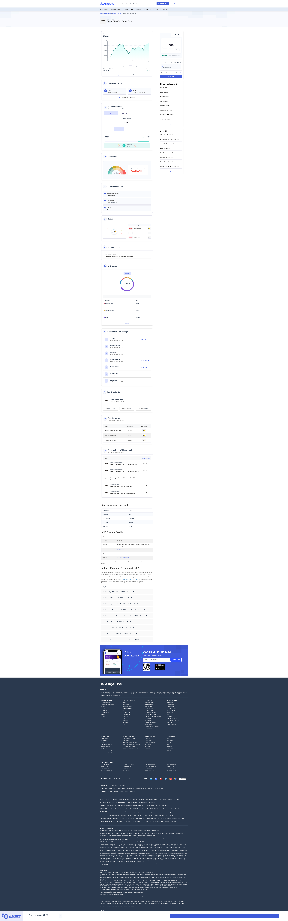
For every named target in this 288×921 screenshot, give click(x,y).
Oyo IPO (169, 742)
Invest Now (171, 76)
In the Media (104, 710)
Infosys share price (171, 766)
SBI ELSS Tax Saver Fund (110, 435)
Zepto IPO (169, 746)
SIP (111, 113)
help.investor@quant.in (121, 553)
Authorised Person (171, 724)
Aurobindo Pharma (109, 310)
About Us (103, 706)
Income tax (169, 722)
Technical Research (105, 746)
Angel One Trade (121, 788)
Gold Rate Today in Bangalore (176, 808)
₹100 (165, 49)
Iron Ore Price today (160, 815)
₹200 (177, 49)
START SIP (224, 916)
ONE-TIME (124, 113)
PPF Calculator (148, 728)
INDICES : (102, 799)
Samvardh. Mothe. (109, 303)
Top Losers (147, 750)
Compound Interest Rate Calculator (153, 716)
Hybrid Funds (164, 101)
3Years (119, 128)
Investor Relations (105, 712)
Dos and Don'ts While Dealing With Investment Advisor (159, 901)
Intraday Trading (171, 710)
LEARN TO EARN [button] (105, 736)
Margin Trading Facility (141, 788)
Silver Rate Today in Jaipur (165, 812)
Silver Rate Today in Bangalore (133, 812)
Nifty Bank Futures (120, 802)
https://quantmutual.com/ (122, 557)
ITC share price (170, 768)
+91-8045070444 (125, 891)
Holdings (127, 273)
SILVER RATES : (104, 812)
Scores (142, 901)
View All (171, 124)
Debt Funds (163, 87)
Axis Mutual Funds (140, 818)
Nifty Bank (115, 799)
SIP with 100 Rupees (127, 706)
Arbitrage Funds (165, 119)
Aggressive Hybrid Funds (167, 114)
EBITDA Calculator (149, 724)
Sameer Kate (113, 352)
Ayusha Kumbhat (115, 345)
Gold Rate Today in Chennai (144, 808)
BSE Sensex (154, 799)
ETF (124, 718)
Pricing (158, 9)
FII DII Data (147, 752)
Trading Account (171, 706)
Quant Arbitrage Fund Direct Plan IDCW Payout (122, 493)
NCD (124, 724)
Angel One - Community (106, 750)
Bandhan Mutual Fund (166, 157)
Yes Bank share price (105, 772)
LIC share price (170, 772)
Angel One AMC (114, 785)
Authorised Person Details (129, 754)
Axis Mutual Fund (165, 148)
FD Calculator (148, 718)
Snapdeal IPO (170, 750)
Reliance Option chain (151, 805)
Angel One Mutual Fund (167, 144)
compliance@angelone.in (137, 887)
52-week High (148, 744)
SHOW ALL (126, 323)
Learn (126, 9)
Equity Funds (164, 92)
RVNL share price (127, 768)
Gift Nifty (176, 799)
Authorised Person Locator (129, 756)
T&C (180, 72)
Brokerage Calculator (150, 702)
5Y (133, 66)
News (132, 9)
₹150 (171, 49)
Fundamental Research (106, 744)
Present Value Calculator (150, 722)
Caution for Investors (128, 906)
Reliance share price (171, 764)
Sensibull (110, 791)
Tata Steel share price (150, 764)
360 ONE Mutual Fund (166, 135)
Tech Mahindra (108, 314)
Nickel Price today (148, 815)
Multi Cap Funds (172, 821)
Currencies (125, 720)
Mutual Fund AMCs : (105, 818)
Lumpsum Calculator (150, 708)
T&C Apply (180, 901)
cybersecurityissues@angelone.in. (143, 891)
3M (120, 66)
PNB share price (148, 768)
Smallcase (116, 791)
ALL (137, 66)
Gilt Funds (155, 821)
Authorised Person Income (129, 746)
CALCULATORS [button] (149, 700)
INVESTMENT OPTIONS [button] (129, 700)
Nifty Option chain (111, 805)
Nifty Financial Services (125, 799)
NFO (124, 710)
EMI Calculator (148, 730)
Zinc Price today (138, 815)
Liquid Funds (128, 821)
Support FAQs (127, 778)
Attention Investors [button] (106, 828)
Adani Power (108, 307)
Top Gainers (148, 748)
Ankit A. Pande (114, 339)
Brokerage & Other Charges (107, 704)
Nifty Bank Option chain (124, 805)
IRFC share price (105, 764)
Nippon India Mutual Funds (177, 818)
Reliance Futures (143, 802)
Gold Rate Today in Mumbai (115, 808)
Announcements (148, 740)
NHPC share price (127, 766)
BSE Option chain (163, 805)
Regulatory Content (117, 901)
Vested (126, 791)
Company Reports (105, 748)
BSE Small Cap (162, 799)
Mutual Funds (126, 704)
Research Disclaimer (105, 901)
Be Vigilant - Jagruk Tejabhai (107, 752)
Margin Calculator (149, 704)
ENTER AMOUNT (127, 118)
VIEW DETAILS (143, 339)
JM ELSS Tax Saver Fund (110, 440)
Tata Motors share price (106, 770)
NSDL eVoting (180, 903)
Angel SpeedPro (130, 788)
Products (138, 9)
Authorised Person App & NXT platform (132, 752)
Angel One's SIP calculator (130, 579)
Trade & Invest (104, 9)
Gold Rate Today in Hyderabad (159, 808)
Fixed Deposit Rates (158, 788)
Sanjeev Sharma (114, 366)
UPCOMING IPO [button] (171, 736)
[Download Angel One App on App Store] (160, 668)
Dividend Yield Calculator (150, 712)
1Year (108, 128)
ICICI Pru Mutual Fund (163, 818)
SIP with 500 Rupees (128, 708)
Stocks (125, 702)
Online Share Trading (171, 708)
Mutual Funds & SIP (116, 9)
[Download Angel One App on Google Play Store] (160, 665)
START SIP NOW (162, 4)
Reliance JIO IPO (170, 740)
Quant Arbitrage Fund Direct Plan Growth (121, 486)
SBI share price (126, 770)
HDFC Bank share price (128, 764)
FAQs (175, 901)
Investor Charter (143, 903)
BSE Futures (152, 802)
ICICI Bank (107, 300)
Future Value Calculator (150, 714)
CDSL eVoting (172, 903)
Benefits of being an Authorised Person (132, 744)
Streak (121, 791)
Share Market (170, 712)
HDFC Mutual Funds (152, 818)
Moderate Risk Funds (166, 110)
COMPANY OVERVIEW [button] (106, 700)
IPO (168, 714)
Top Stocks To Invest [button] (107, 762)
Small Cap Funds (137, 821)
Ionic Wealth (122, 785)
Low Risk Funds (164, 105)
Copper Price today (114, 815)
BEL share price (148, 772)
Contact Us (103, 708)
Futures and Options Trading (173, 720)
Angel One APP (112, 788)
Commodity (125, 722)
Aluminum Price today (126, 815)
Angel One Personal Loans (131, 903)
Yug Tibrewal (113, 380)
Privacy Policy (127, 896)
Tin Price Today (170, 815)
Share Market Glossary (150, 742)
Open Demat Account (106, 702)
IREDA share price (105, 768)
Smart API (150, 788)
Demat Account (170, 704)
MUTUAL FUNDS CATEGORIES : (108, 821)
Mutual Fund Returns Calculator (152, 726)
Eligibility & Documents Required (130, 748)
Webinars (103, 714)
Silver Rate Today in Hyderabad (117, 812)
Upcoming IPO (126, 712)
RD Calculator (148, 720)
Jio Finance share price (172, 770)
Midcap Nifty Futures (132, 802)
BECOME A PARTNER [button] (128, 736)
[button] (127, 591)
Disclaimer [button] (103, 870)
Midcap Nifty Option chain (137, 805)
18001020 (118, 778)
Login (173, 4)
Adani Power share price (150, 766)
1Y (127, 66)
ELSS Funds (120, 821)
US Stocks (125, 716)
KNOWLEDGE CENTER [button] (172, 700)
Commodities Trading (172, 718)
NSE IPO (169, 738)
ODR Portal (102, 906)
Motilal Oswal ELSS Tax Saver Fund (113, 430)
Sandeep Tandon (115, 359)
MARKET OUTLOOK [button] (150, 736)
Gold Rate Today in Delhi (130, 808)
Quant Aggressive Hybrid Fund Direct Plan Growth (123, 464)
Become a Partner (149, 9)
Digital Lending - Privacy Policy (115, 903)
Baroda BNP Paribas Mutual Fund (169, 166)
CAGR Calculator (149, 710)
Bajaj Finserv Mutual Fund (167, 153)
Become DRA (126, 740)
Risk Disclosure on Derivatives (114, 906)
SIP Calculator (148, 706)
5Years (129, 128)
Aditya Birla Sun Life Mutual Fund (169, 139)
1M (116, 66)
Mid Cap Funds (163, 821)
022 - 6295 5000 (120, 549)
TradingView (132, 791)
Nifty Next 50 (136, 799)
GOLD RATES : (103, 808)
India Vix (170, 799)
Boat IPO (169, 744)
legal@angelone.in (139, 892)
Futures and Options (128, 714)
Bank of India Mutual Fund (167, 162)
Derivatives (169, 716)
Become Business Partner (129, 738)
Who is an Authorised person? (130, 742)
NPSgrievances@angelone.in (106, 889)
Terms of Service (136, 896)
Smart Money (104, 740)
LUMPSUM (176, 34)
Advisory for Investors (153, 903)
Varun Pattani (114, 373)
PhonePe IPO (170, 748)
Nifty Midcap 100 (145, 799)
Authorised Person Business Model (131, 750)
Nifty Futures (110, 802)
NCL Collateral (164, 903)
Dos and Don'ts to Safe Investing (131, 901)
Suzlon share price (105, 766)
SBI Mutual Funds (130, 818)
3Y (130, 66)
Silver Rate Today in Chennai (150, 812)
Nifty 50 (108, 799)
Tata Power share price (128, 772)
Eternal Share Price (149, 770)
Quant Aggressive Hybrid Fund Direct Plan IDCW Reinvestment (123, 479)
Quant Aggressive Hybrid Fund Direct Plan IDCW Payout (125, 471)
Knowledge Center (105, 738)
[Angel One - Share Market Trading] (107, 3)
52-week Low (148, 746)
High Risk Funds (165, 96)
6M (123, 66)
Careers (103, 716)
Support (165, 9)
